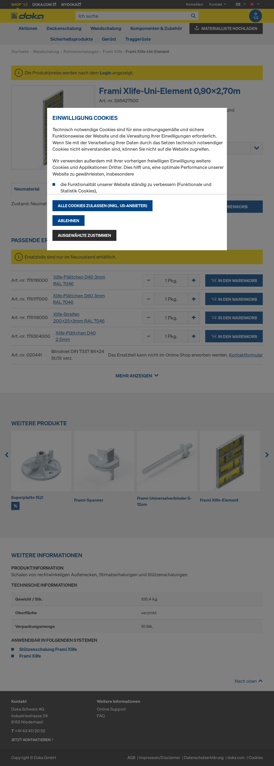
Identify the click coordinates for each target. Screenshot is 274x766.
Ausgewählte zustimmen (84, 235)
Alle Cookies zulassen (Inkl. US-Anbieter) (102, 205)
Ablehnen (68, 220)
